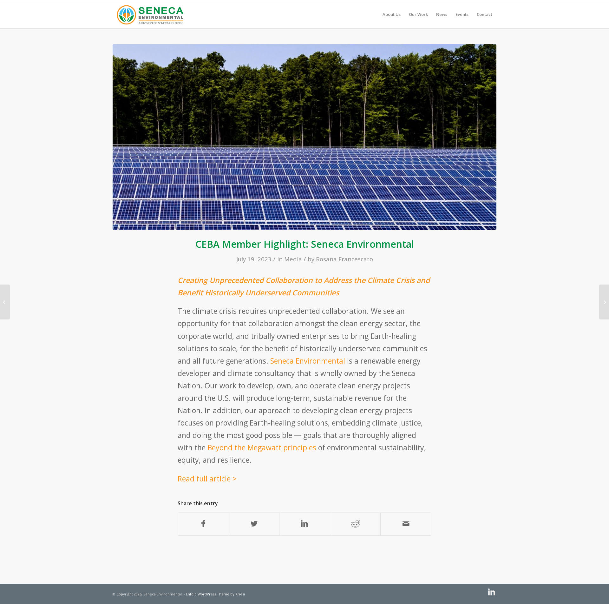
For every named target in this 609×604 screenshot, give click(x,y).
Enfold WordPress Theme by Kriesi (215, 594)
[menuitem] (391, 14)
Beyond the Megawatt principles (261, 447)
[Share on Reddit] (355, 524)
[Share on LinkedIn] (304, 524)
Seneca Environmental (307, 361)
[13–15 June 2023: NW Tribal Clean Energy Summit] (5, 302)
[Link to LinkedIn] (491, 592)
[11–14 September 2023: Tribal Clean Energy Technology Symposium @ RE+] (604, 302)
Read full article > (207, 478)
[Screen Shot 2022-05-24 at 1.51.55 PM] (304, 137)
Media (293, 259)
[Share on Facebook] (203, 524)
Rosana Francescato (344, 259)
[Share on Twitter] (254, 524)
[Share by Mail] (406, 524)
